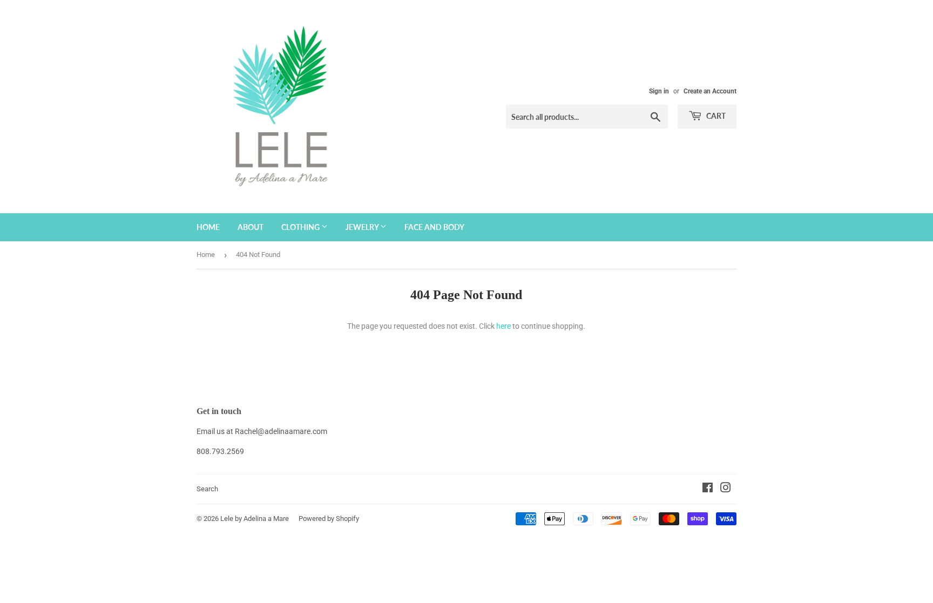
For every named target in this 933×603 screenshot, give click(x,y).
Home (208, 227)
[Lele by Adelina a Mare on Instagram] (725, 489)
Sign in (659, 91)
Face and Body (434, 227)
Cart (715, 115)
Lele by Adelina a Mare (254, 518)
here (503, 326)
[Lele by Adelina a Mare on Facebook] (707, 489)
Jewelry (363, 227)
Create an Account (710, 91)
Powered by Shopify (329, 518)
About (250, 227)
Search (207, 489)
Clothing (301, 227)
